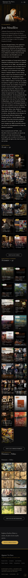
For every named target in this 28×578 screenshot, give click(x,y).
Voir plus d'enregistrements (14, 448)
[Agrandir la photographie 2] (20, 467)
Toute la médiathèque (10, 542)
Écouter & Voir (4, 560)
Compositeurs (17, 563)
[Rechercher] (22, 2)
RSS (17, 574)
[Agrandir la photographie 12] (20, 510)
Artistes (11, 563)
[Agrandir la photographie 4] (20, 475)
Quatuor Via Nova (8, 2)
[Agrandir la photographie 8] (20, 493)
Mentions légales (4, 574)
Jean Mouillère (18, 560)
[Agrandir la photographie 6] (20, 484)
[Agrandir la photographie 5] (7, 484)
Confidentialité (12, 574)
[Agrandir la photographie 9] (7, 501)
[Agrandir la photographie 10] (20, 501)
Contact (23, 563)
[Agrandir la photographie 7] (7, 493)
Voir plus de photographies (14, 518)
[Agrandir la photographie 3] (7, 475)
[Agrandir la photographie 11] (7, 510)
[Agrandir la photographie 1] (7, 467)
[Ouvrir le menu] (24, 2)
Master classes (4, 563)
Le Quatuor (11, 560)
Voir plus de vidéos (14, 255)
